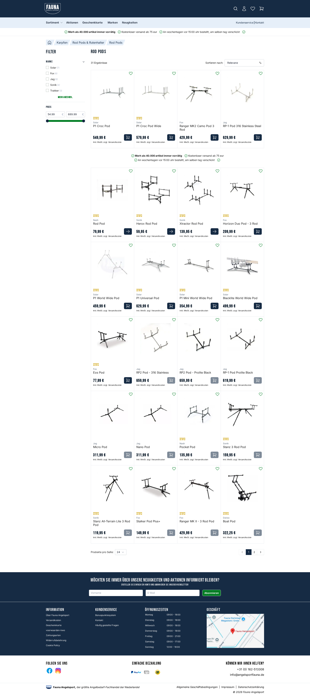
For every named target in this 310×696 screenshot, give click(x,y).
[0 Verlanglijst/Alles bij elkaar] (252, 8)
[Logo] (53, 9)
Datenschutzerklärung (251, 686)
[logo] (49, 687)
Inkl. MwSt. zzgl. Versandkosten (107, 142)
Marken (113, 22)
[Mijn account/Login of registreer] (244, 8)
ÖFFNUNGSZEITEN (156, 610)
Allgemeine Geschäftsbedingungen (197, 686)
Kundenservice (244, 22)
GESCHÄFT (213, 610)
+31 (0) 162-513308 (250, 669)
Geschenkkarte (92, 22)
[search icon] (235, 8)
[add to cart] (128, 137)
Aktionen (72, 22)
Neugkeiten (129, 22)
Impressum (227, 686)
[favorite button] (130, 73)
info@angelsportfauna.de (247, 674)
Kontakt (259, 22)
